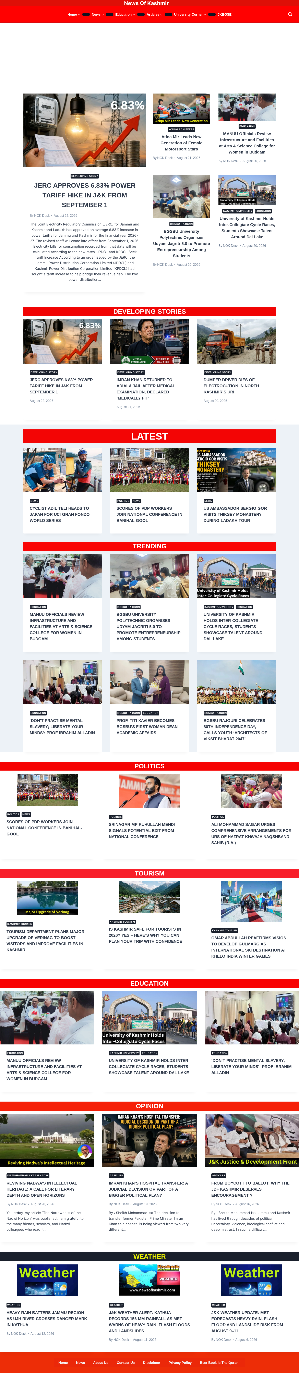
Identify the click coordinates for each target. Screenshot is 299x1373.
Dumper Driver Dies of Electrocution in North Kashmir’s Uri (231, 386)
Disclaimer (151, 1363)
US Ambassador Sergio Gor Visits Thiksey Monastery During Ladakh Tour (235, 514)
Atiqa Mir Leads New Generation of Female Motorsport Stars (181, 143)
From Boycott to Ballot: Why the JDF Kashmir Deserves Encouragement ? (250, 1189)
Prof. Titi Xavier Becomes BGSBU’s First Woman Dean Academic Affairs (147, 726)
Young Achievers (181, 129)
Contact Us (126, 1363)
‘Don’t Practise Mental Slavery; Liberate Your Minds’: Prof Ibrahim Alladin (62, 726)
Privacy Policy (180, 1363)
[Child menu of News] (109, 14)
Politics (123, 501)
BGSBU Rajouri (181, 224)
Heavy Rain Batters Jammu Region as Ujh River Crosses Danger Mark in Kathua (47, 1318)
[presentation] (84, 130)
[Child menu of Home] (86, 14)
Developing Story (84, 176)
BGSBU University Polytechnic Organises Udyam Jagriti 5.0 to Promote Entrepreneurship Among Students (181, 243)
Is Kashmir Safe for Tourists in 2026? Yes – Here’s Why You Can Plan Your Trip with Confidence (145, 935)
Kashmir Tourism (20, 924)
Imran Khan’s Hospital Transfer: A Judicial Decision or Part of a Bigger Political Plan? (148, 1189)
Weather (13, 1305)
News (34, 501)
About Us (100, 1363)
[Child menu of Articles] (168, 14)
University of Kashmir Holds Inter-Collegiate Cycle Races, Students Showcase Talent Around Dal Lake (233, 626)
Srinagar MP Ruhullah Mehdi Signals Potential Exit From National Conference (142, 830)
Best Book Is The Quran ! (220, 1363)
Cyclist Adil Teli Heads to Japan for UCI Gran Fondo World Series (60, 514)
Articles (116, 1175)
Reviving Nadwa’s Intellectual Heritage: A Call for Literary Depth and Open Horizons (42, 1189)
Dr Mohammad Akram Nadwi (28, 1175)
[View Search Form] (290, 14)
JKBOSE (224, 14)
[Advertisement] (149, 53)
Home (63, 1363)
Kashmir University (237, 211)
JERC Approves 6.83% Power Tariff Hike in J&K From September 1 (84, 195)
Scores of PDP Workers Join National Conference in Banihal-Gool (149, 514)
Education (247, 126)
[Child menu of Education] (141, 14)
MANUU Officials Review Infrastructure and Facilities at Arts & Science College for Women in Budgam (61, 626)
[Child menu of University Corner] (212, 14)
